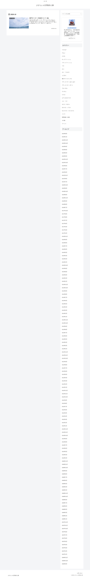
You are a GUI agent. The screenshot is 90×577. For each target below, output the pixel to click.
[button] (81, 14)
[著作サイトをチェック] (69, 38)
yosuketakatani (72, 28)
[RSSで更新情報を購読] (74, 38)
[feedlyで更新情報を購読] (73, 38)
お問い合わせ (79, 573)
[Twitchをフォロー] (71, 38)
